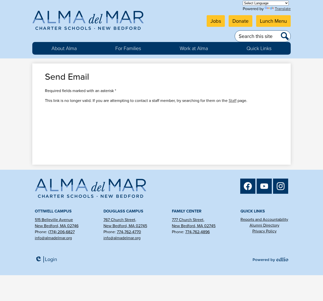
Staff (232, 100)
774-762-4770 (129, 232)
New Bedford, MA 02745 (125, 226)
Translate (283, 9)
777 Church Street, (188, 220)
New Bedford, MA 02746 (56, 226)
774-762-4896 (197, 232)
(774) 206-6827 (61, 232)
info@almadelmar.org (53, 238)
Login (47, 259)
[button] (64, 48)
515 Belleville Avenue (54, 220)
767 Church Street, (119, 220)
